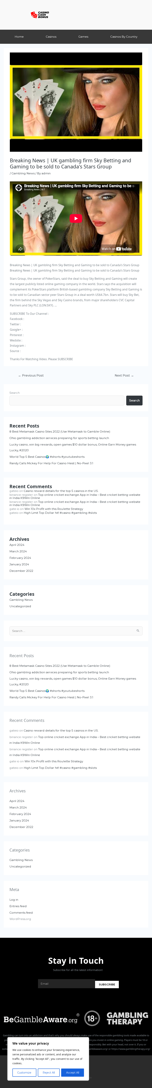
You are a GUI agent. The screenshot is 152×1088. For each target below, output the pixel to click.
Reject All (49, 1072)
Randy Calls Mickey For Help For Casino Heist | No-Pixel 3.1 (51, 463)
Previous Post (31, 375)
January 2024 (19, 564)
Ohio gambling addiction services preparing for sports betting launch (59, 438)
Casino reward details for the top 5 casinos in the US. (61, 491)
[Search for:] (76, 631)
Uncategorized (20, 606)
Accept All (72, 1072)
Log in (13, 899)
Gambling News (23, 173)
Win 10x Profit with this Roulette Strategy (53, 509)
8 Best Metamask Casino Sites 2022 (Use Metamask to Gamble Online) (59, 431)
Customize (24, 1072)
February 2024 (20, 558)
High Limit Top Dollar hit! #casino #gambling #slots (60, 513)
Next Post (124, 375)
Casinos (51, 36)
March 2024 (18, 551)
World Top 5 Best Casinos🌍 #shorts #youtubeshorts (47, 456)
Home (19, 36)
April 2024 (16, 545)
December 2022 (21, 571)
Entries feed (18, 906)
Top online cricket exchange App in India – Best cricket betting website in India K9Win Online (74, 496)
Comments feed (21, 912)
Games (83, 36)
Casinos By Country (123, 36)
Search (14, 393)
